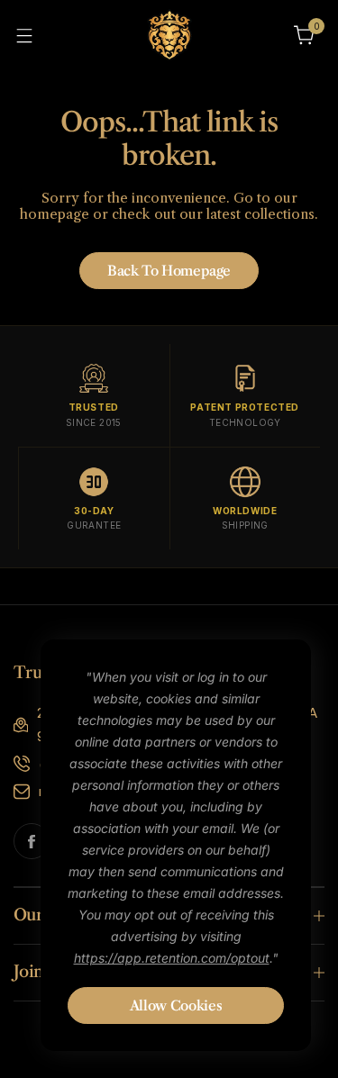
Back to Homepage (169, 270)
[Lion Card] (169, 34)
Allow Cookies (176, 1005)
